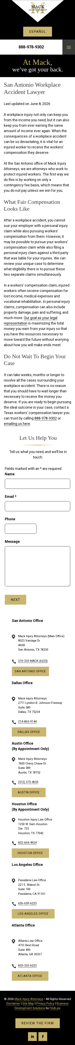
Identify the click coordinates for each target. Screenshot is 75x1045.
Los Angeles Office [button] (33, 913)
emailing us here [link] (17, 423)
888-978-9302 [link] (31, 47)
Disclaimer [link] (13, 1003)
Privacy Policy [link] (45, 1003)
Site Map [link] (28, 1003)
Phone (10, 519)
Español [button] (37, 32)
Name (10, 474)
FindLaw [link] (55, 1008)
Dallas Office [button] (29, 732)
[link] (38, 11)
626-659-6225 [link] (27, 903)
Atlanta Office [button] (30, 976)
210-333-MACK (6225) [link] (33, 661)
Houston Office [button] (30, 853)
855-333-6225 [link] (27, 965)
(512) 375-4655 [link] (28, 782)
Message (12, 541)
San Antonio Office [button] (30, 671)
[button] (69, 47)
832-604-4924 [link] (27, 842)
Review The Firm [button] (37, 1023)
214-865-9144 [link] (27, 721)
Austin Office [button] (29, 792)
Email (10, 496)
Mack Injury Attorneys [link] (29, 999)
